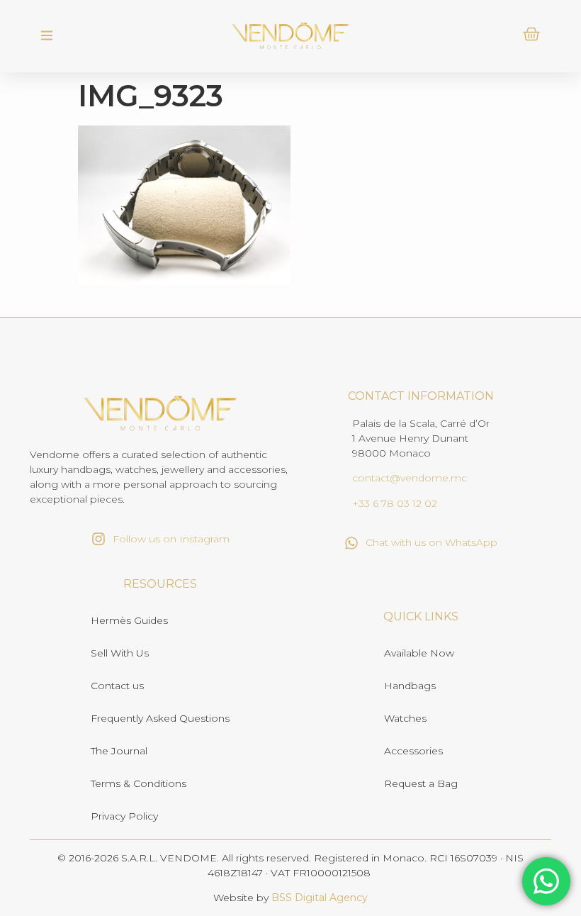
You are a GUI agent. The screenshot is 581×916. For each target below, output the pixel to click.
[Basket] (531, 34)
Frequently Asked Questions (160, 718)
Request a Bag (421, 783)
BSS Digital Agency (319, 897)
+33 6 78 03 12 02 (394, 503)
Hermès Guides (129, 620)
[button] (46, 36)
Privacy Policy (124, 816)
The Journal (119, 750)
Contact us (117, 685)
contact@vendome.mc (409, 477)
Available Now (419, 653)
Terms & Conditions (138, 783)
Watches (405, 718)
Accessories (413, 750)
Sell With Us (120, 653)
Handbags (410, 685)
